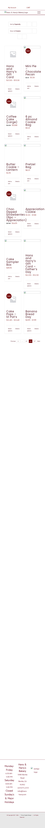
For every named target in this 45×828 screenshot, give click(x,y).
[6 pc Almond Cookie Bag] (32, 104)
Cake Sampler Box (12, 262)
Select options (10, 90)
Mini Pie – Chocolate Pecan (33, 70)
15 (26, 341)
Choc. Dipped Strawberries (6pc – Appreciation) (16, 214)
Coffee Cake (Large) (11, 119)
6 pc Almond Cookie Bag (31, 121)
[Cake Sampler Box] (13, 247)
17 (35, 341)
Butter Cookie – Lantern (12, 167)
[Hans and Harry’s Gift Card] (13, 54)
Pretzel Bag (30, 165)
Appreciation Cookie (35, 210)
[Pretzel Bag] (32, 152)
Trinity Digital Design (26, 815)
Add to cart (29, 87)
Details (17, 89)
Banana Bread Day (31, 314)
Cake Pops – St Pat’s (11, 314)
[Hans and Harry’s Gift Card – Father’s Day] (32, 245)
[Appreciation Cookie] (32, 197)
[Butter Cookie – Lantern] (13, 152)
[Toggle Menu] (39, 12)
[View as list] (24, 36)
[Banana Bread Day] (32, 299)
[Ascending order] (34, 24)
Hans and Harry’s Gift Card (11, 71)
